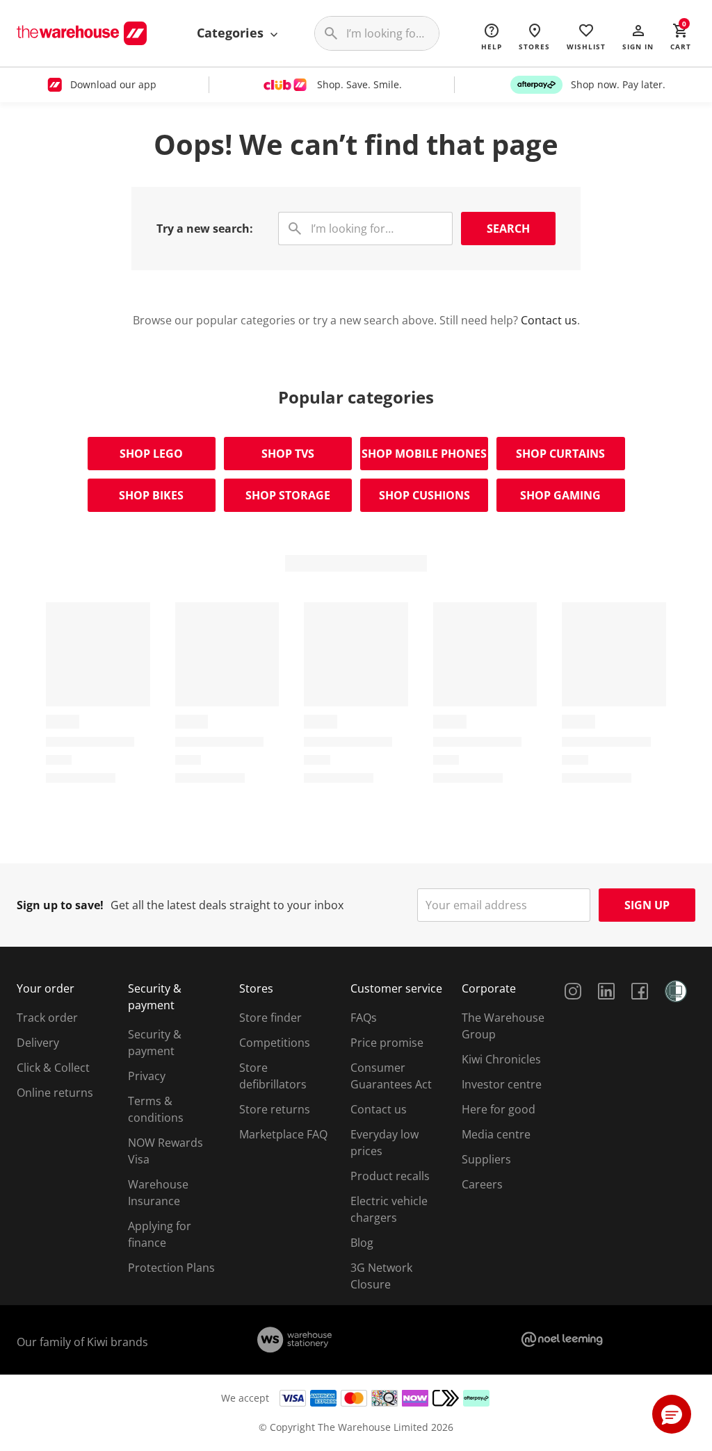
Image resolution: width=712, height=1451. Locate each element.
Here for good (498, 1109)
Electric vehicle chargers (389, 1209)
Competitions (274, 1042)
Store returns (274, 1109)
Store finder (270, 1017)
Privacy (146, 1076)
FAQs (363, 1017)
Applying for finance (159, 1234)
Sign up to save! (60, 905)
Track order (47, 1017)
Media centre (496, 1134)
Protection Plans (171, 1267)
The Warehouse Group (503, 1026)
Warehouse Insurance (158, 1193)
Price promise (386, 1042)
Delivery (38, 1042)
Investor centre (502, 1084)
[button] (638, 36)
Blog (361, 1242)
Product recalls (390, 1176)
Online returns (55, 1092)
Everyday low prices (384, 1143)
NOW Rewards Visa (165, 1151)
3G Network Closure (381, 1276)
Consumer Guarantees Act (391, 1076)
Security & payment (154, 1043)
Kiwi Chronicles (501, 1059)
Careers (482, 1184)
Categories (232, 32)
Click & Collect (53, 1067)
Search (508, 228)
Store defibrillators (273, 1076)
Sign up (647, 905)
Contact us (549, 320)
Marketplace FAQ (283, 1134)
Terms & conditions (156, 1109)
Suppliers (486, 1159)
